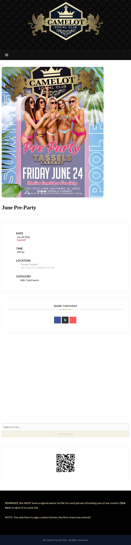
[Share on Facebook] (57, 320)
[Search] (124, 55)
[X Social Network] (65, 320)
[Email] (68, 48)
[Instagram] (63, 48)
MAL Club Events (29, 280)
